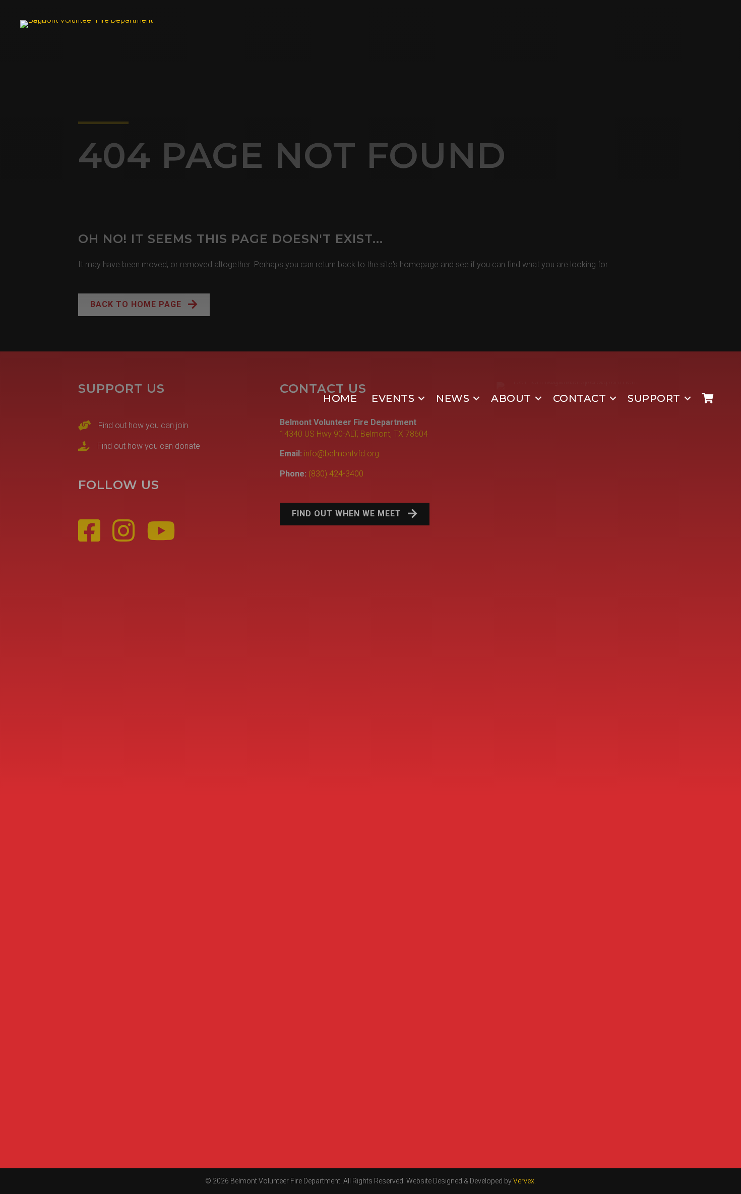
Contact (579, 398)
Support (654, 398)
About (511, 398)
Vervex (523, 1181)
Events (393, 398)
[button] (421, 398)
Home (340, 398)
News (452, 398)
